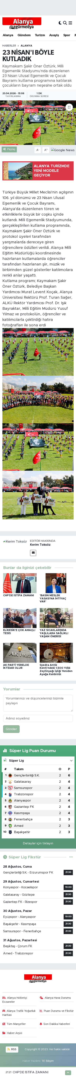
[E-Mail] (33, 553)
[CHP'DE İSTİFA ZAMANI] (20, 583)
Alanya (8, 35)
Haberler (9, 45)
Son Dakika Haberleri (57, 1024)
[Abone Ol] (63, 150)
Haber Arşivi (14, 1033)
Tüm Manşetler (16, 1024)
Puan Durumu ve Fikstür (59, 1011)
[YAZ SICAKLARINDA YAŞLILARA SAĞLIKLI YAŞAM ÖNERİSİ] (56, 617)
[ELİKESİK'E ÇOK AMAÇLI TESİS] (20, 617)
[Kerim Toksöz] (15, 541)
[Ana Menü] (70, 23)
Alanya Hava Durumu (58, 997)
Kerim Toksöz (40, 544)
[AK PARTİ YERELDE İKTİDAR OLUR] (20, 652)
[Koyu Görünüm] (60, 23)
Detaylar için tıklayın (38, 843)
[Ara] (65, 23)
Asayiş (54, 35)
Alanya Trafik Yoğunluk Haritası (19, 1013)
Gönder (11, 729)
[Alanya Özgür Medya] (21, 23)
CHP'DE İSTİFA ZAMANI (18, 595)
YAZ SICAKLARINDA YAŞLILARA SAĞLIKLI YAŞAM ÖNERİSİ (54, 633)
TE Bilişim (48, 1061)
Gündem (24, 35)
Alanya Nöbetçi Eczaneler (14, 999)
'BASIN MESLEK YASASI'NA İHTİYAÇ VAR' (53, 598)
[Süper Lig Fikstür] (71, 857)
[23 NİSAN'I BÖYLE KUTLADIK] (38, 122)
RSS (13, 1049)
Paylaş (11, 149)
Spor (66, 35)
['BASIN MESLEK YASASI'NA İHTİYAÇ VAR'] (56, 583)
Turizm (40, 35)
